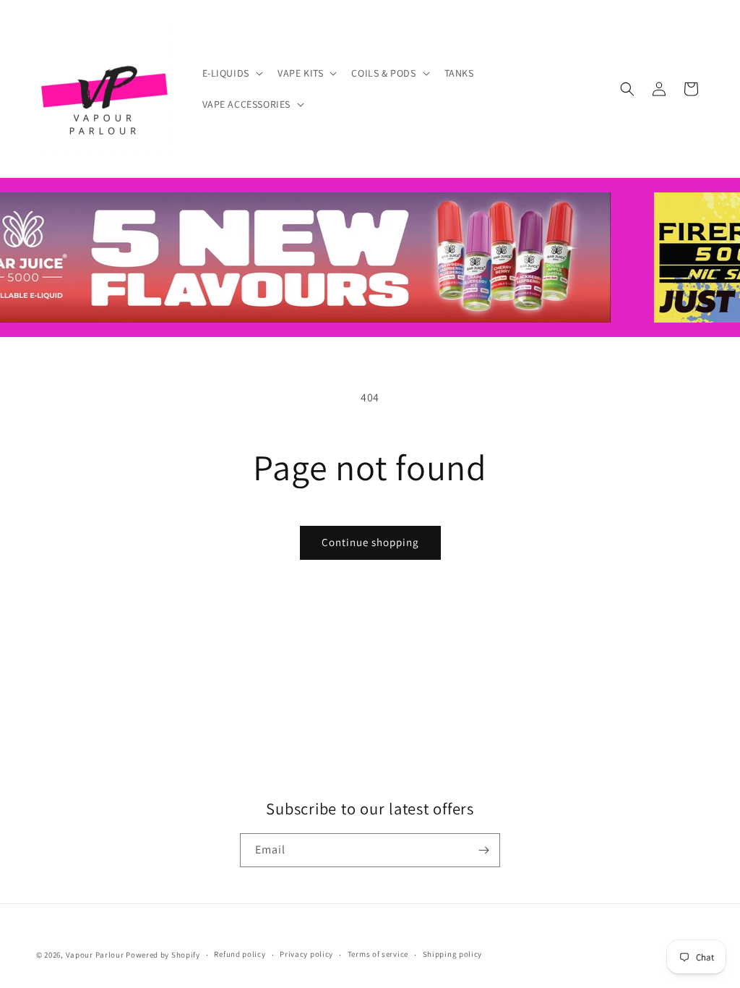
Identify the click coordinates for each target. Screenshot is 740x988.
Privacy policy (306, 954)
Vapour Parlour (95, 955)
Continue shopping (370, 542)
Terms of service (378, 954)
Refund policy (239, 954)
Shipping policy (453, 954)
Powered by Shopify (163, 955)
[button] (231, 73)
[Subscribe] (483, 850)
